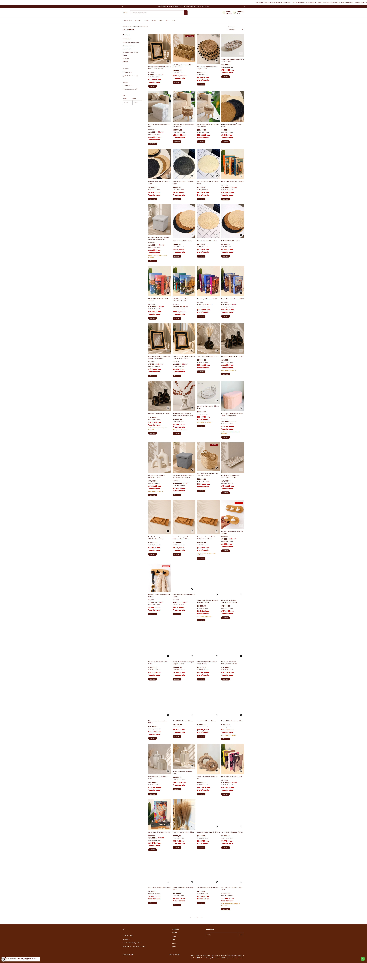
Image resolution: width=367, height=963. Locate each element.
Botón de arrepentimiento (236, 955)
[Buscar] (186, 12)
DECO (167, 20)
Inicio (124, 27)
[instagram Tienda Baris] (123, 929)
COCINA (146, 20)
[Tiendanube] (198, 958)
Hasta (134, 99)
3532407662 (127, 939)
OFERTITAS (137, 20)
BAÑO (160, 20)
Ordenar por (231, 27)
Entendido (25, 960)
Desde (125, 99)
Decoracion (130, 27)
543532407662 (128, 936)
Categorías (126, 20)
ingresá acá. (224, 955)
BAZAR (154, 20)
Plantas (125, 55)
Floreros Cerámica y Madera (131, 43)
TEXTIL (174, 20)
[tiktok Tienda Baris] (127, 929)
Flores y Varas (127, 49)
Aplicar (144, 103)
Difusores (125, 61)
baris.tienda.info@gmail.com (132, 943)
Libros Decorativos (128, 46)
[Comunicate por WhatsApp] (363, 959)
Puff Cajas (126, 58)
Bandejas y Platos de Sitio (130, 52)
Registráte (229, 13)
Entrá (228, 11)
